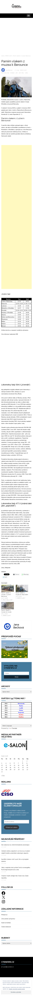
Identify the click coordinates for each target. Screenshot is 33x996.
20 (14, 767)
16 (27, 765)
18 (6, 767)
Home (2, 55)
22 (23, 767)
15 (22, 765)
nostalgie (12, 72)
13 (14, 765)
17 (1, 767)
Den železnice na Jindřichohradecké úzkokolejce (15, 845)
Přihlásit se (4, 914)
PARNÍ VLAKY (8, 55)
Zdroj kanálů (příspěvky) (8, 918)
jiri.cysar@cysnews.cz (7, 967)
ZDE (16, 334)
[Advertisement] (16, 36)
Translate (14, 728)
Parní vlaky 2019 (5, 72)
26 (10, 769)
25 (6, 769)
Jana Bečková (9, 70)
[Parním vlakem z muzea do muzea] (7, 605)
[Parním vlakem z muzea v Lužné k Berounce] (7, 588)
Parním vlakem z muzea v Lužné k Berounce (6, 594)
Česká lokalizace (6, 926)
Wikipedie (7, 567)
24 (2, 769)
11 (6, 765)
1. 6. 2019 (17, 70)
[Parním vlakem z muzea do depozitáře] (22, 588)
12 (10, 765)
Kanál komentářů (6, 922)
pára (17, 72)
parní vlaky (21, 72)
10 (2, 765)
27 (14, 769)
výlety (26, 72)
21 (18, 767)
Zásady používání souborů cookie (17, 989)
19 (10, 767)
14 (18, 765)
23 (27, 767)
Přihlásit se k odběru (11, 827)
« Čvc (3, 775)
